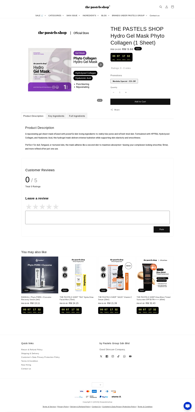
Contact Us (96, 406)
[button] (161, 7)
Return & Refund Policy (31, 349)
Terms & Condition (29, 361)
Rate (161, 229)
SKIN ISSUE (71, 15)
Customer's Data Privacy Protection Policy (40, 357)
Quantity (113, 87)
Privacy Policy (63, 406)
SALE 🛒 (39, 15)
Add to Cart (140, 101)
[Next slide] (100, 64)
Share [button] (117, 109)
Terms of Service (49, 406)
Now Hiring (26, 364)
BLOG (104, 15)
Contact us (155, 15)
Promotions (116, 75)
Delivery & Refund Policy (80, 406)
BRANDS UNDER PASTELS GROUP (128, 15)
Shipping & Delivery (30, 353)
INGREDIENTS (89, 15)
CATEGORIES (55, 15)
